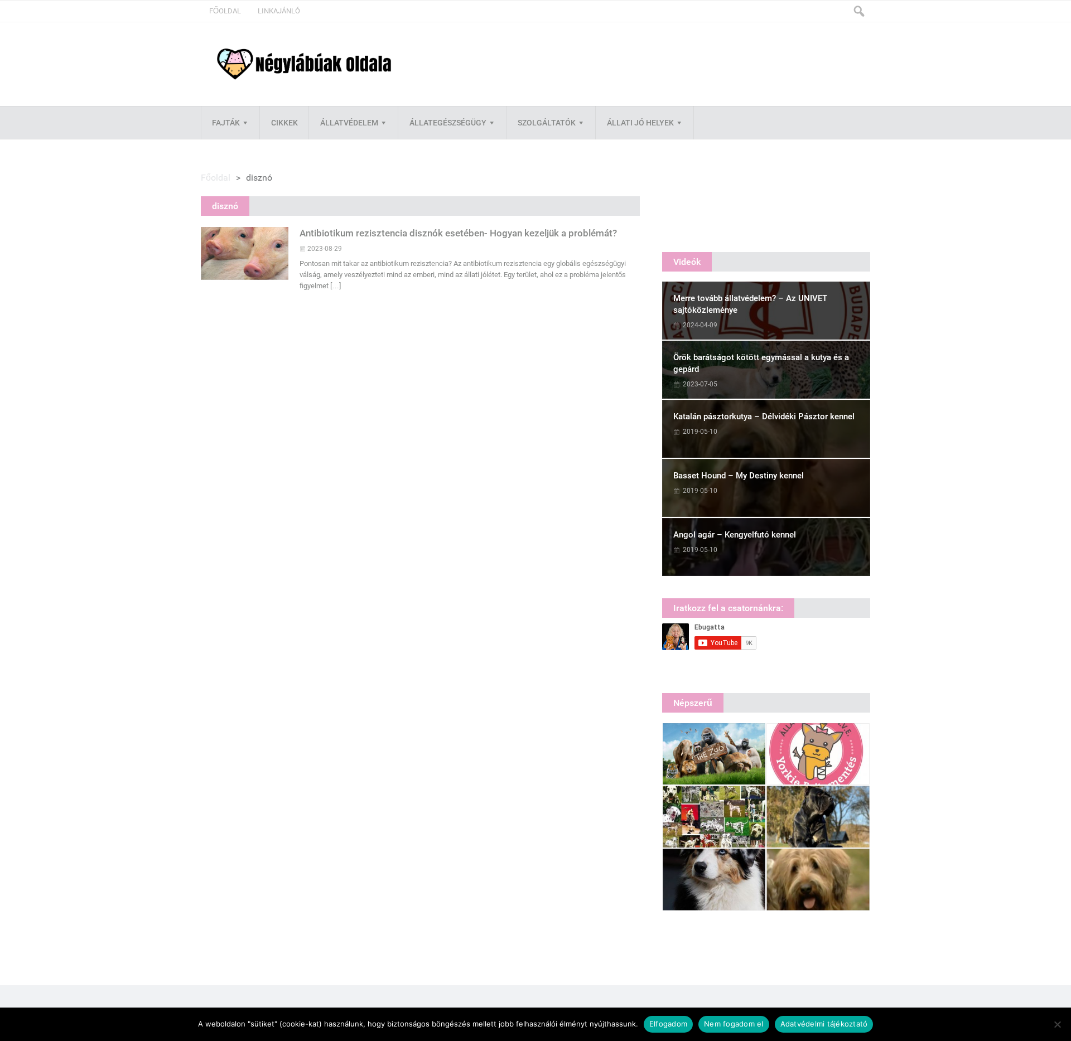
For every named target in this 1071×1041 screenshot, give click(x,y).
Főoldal (225, 11)
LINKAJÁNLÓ (279, 11)
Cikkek (284, 122)
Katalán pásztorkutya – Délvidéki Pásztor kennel (764, 416)
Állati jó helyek (640, 122)
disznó (225, 206)
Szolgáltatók (547, 122)
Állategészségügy (447, 122)
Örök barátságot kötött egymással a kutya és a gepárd (761, 363)
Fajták (226, 122)
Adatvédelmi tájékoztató (824, 1023)
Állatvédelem (349, 122)
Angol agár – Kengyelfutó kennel (734, 535)
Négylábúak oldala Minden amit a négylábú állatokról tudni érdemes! (304, 64)
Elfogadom (668, 1023)
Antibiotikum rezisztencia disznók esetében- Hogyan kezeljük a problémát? (458, 233)
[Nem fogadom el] (1057, 1024)
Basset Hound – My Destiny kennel (738, 476)
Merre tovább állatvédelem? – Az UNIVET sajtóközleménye (750, 304)
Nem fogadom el (734, 1023)
